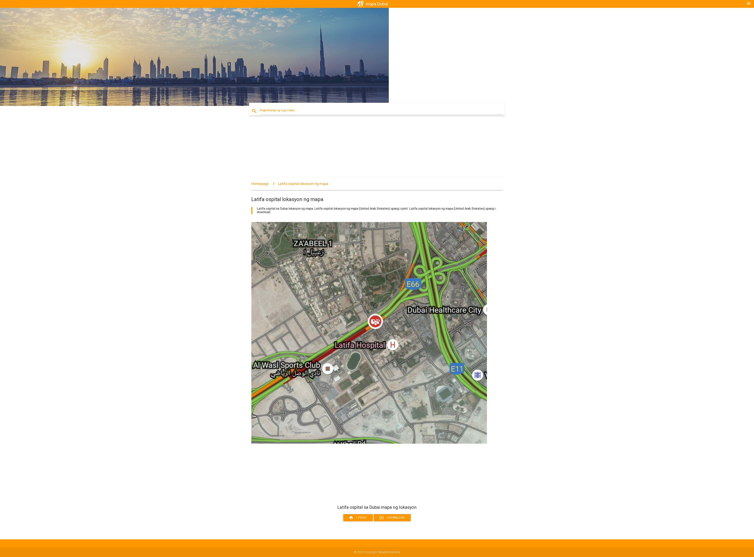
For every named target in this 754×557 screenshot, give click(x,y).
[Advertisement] (369, 150)
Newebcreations (389, 552)
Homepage (260, 184)
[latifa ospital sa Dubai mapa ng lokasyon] (369, 442)
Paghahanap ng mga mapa (277, 110)
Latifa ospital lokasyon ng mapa (303, 184)
